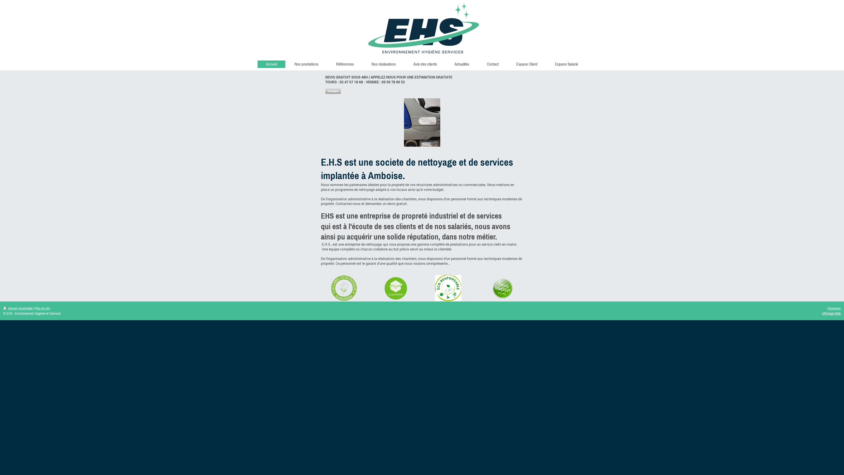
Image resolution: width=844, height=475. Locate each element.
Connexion (834, 308)
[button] (333, 91)
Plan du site (42, 308)
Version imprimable (20, 308)
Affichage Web (831, 313)
